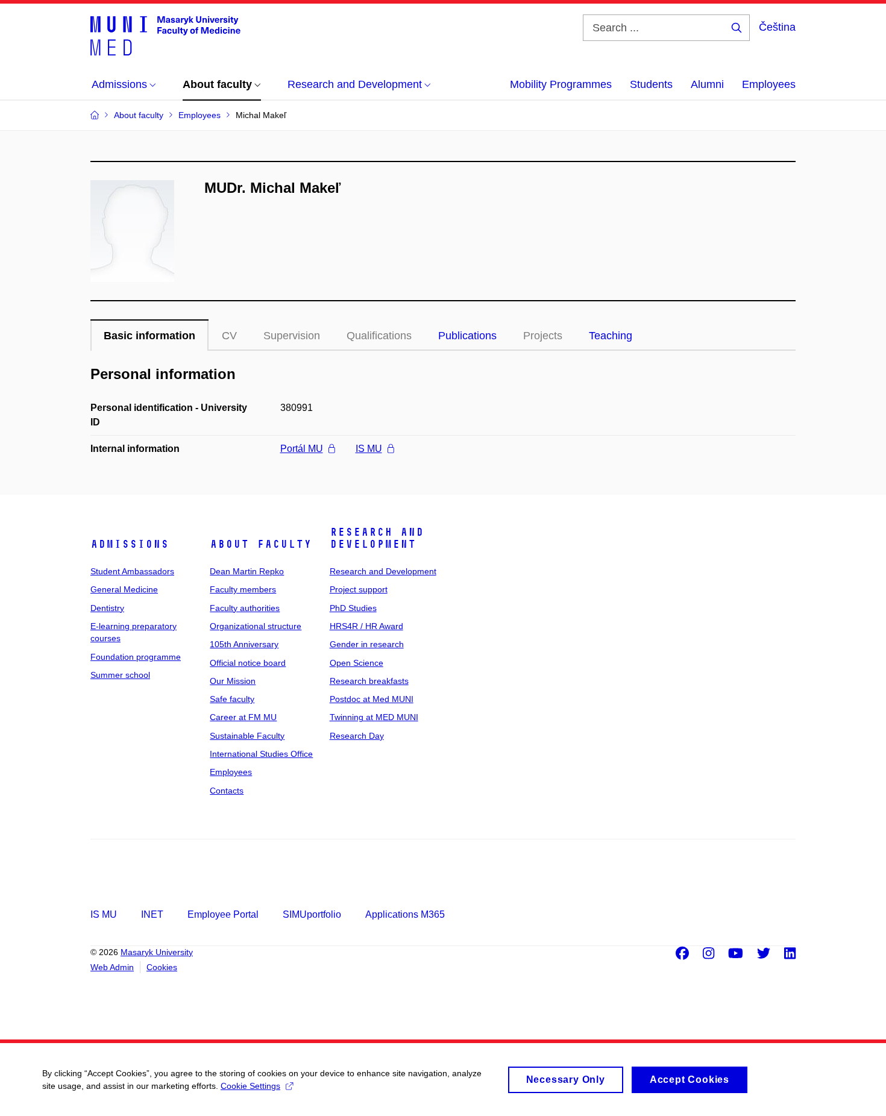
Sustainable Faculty (247, 736)
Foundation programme (135, 657)
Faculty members (243, 589)
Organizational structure (255, 626)
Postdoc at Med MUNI (371, 699)
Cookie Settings (250, 1086)
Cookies (161, 967)
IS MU (369, 449)
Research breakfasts (369, 681)
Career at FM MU (243, 717)
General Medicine (124, 589)
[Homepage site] (165, 34)
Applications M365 (405, 914)
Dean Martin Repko (247, 571)
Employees (769, 84)
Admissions (129, 544)
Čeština (777, 27)
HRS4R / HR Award (366, 626)
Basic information (149, 336)
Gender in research (367, 644)
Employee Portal (223, 914)
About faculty (261, 544)
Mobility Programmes (561, 84)
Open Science (356, 663)
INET (152, 914)
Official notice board (248, 663)
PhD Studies (353, 608)
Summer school (120, 675)
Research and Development (377, 538)
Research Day (357, 736)
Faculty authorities (245, 608)
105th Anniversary (244, 644)
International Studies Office (261, 754)
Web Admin (112, 967)
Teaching (610, 336)
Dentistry (107, 608)
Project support (359, 589)
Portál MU (301, 449)
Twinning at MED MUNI (374, 717)
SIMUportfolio (312, 914)
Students (651, 84)
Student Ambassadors (132, 571)
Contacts (226, 790)
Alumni (707, 84)
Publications (467, 336)
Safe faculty (232, 699)
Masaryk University (157, 952)
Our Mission (233, 681)
